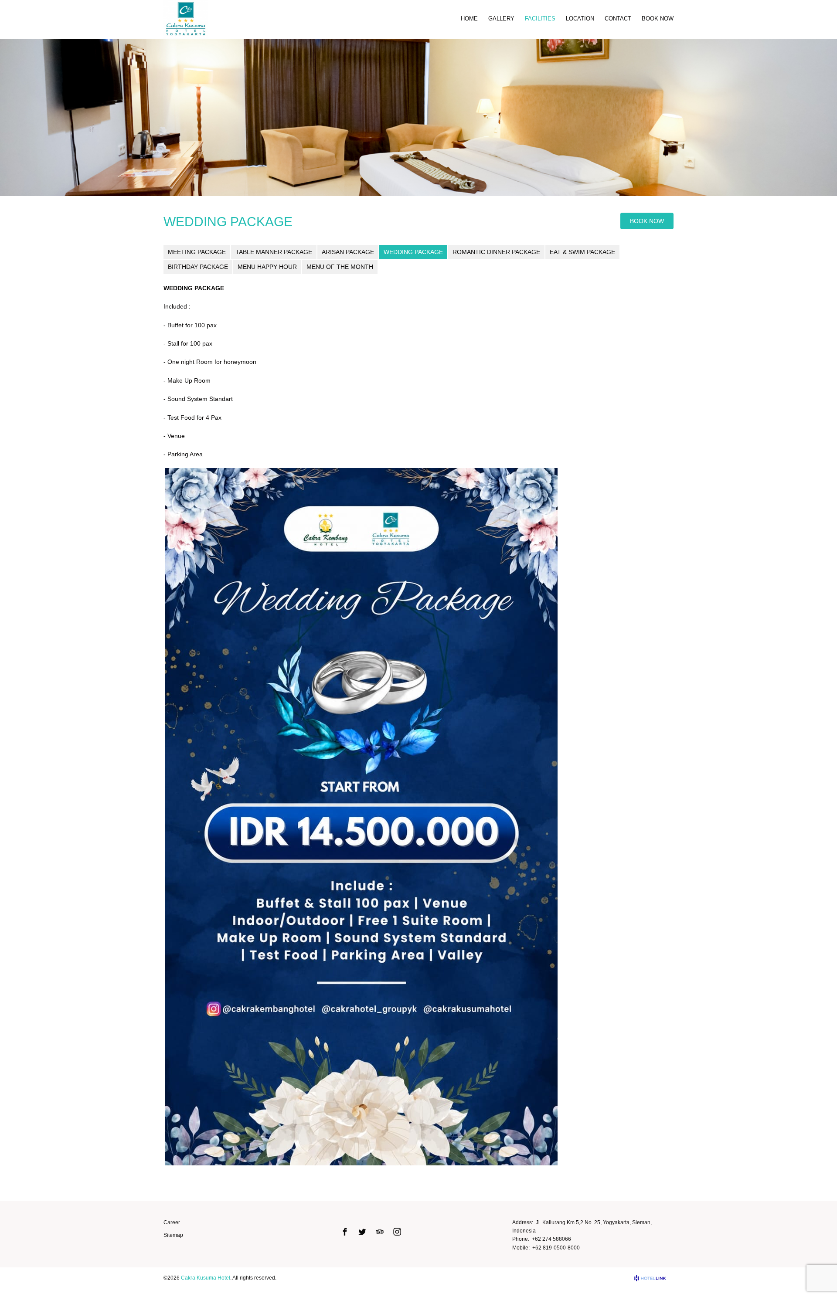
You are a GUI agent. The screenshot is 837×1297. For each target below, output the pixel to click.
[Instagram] (397, 1232)
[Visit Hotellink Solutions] (654, 1278)
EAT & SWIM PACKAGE (582, 251)
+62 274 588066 (551, 1239)
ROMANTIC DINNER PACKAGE (496, 251)
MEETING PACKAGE (197, 251)
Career (171, 1222)
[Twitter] (362, 1232)
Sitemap (173, 1235)
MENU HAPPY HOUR (267, 266)
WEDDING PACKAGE (413, 251)
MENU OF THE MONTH (339, 266)
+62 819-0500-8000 (556, 1248)
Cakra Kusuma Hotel (205, 1278)
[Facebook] (345, 1232)
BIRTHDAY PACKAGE (198, 266)
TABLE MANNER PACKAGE (273, 251)
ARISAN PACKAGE (348, 251)
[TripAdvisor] (380, 1232)
